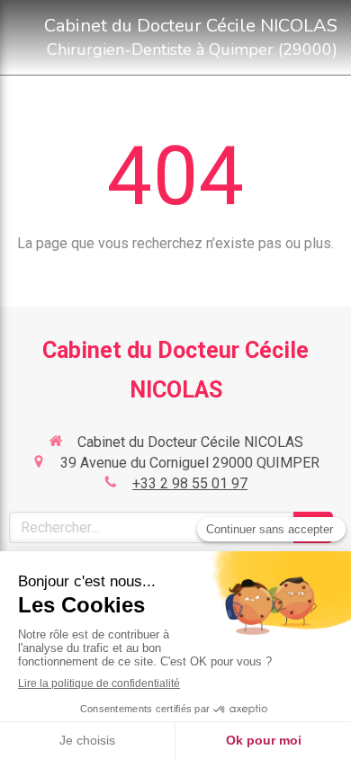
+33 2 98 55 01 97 (190, 483)
